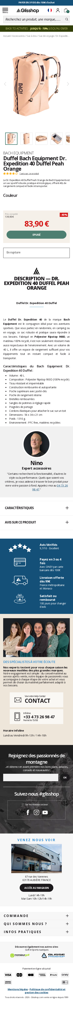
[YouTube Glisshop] (45, 813)
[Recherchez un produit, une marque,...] (66, 19)
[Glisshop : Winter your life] (27, 11)
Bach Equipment (18, 153)
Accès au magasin (36, 888)
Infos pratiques (23, 932)
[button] (36, 508)
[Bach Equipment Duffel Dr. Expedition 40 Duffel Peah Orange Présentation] (36, 84)
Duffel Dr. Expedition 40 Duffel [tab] (36, 303)
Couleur (10, 195)
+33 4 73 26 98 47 (39, 716)
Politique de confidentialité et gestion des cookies (45, 991)
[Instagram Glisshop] (36, 813)
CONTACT (37, 700)
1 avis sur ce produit (29, 173)
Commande (16, 916)
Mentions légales (18, 989)
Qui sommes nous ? (25, 924)
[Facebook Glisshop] (28, 813)
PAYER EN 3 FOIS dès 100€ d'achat (37, 2)
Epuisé (37, 234)
